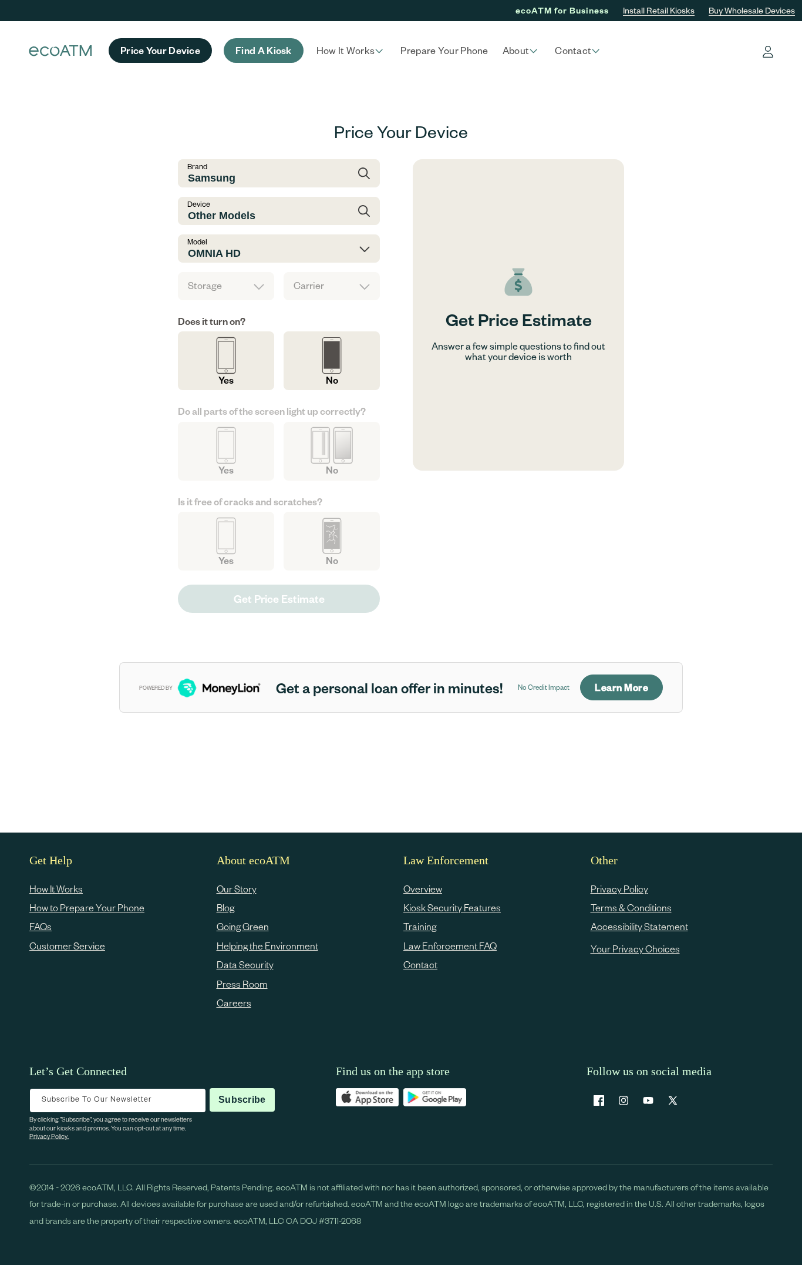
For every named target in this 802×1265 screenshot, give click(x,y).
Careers (234, 1002)
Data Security (245, 965)
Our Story (237, 889)
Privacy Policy (619, 889)
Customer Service (67, 945)
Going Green (243, 927)
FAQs (40, 927)
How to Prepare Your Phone (86, 907)
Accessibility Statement (639, 927)
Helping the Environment (267, 945)
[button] (351, 50)
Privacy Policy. (49, 1136)
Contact (420, 965)
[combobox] (279, 173)
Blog (225, 907)
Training (419, 927)
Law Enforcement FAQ (450, 945)
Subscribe (241, 1100)
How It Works (56, 889)
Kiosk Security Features (452, 907)
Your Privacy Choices (635, 948)
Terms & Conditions (631, 907)
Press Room (242, 984)
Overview (422, 889)
